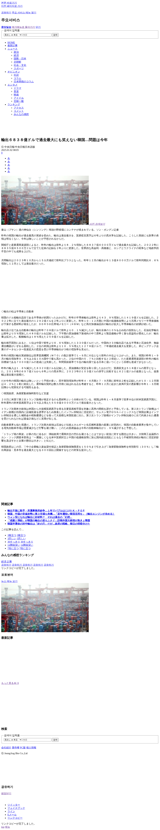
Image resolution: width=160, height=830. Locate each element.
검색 (55, 35)
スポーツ (19, 68)
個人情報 (31, 747)
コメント (19, 111)
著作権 (15, 747)
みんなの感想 (21, 114)
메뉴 (7, 827)
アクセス (19, 107)
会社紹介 (6, 747)
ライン (11, 811)
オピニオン (14, 71)
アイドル (19, 98)
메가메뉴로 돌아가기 (23, 27)
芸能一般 (19, 101)
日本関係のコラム (24, 81)
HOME (11, 42)
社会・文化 (20, 65)
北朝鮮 (17, 62)
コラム (17, 78)
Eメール (12, 814)
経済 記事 (6, 561)
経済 (16, 55)
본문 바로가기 (9, 2)
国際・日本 (20, 58)
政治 (16, 52)
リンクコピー (15, 818)
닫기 (38, 27)
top (2, 827)
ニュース (13, 48)
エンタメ (13, 84)
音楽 (16, 91)
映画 (16, 94)
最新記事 (13, 45)
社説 (16, 75)
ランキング (14, 104)
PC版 (23, 747)
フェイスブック (16, 808)
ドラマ (17, 88)
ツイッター (14, 804)
